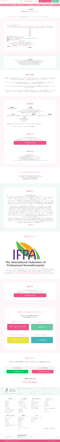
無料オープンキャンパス (45, 1)
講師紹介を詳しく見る (30, 224)
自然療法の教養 (20, 409)
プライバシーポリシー (52, 440)
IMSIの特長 (6, 401)
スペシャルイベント (21, 412)
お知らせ (19, 430)
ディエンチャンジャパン (21, 426)
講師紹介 (6, 405)
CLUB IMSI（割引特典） (34, 408)
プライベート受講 (33, 419)
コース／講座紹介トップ (21, 401)
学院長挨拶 (46, 402)
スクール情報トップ (47, 401)
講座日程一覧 (7, 402)
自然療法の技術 (20, 411)
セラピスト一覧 (33, 422)
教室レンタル (33, 420)
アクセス (36, 1)
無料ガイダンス (7, 419)
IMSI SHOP (20, 422)
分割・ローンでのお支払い (9, 411)
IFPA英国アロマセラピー (22, 402)
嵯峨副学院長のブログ (21, 419)
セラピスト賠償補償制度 (34, 402)
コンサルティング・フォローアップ (36, 405)
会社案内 (45, 410)
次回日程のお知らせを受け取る (30, 142)
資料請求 (55, 1)
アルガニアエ (20, 423)
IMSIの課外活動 (46, 405)
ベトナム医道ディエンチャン (22, 405)
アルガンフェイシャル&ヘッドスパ (23, 408)
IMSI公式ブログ (20, 420)
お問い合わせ (7, 423)
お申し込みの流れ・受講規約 (9, 409)
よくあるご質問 (7, 408)
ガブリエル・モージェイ (14, 46)
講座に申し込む (30, 47)
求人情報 (32, 401)
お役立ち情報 (7, 412)
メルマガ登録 (7, 422)
